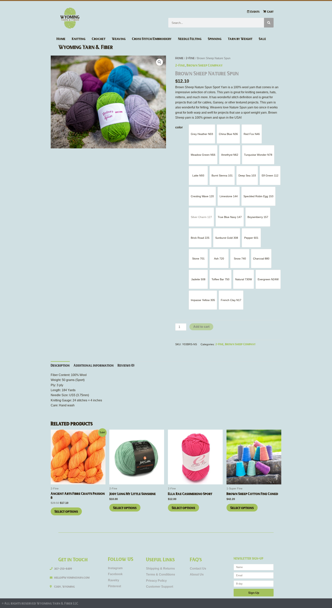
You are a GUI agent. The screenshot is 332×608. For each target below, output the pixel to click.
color (179, 127)
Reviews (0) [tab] (126, 365)
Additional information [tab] (94, 365)
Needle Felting (190, 38)
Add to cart (201, 326)
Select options (66, 511)
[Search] (269, 22)
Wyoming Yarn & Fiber (85, 47)
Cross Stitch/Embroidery (152, 38)
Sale (262, 38)
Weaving (119, 38)
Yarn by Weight (240, 38)
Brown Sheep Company (205, 65)
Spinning (215, 38)
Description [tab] (60, 365)
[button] (159, 62)
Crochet (98, 38)
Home (61, 38)
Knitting (78, 38)
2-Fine (190, 58)
